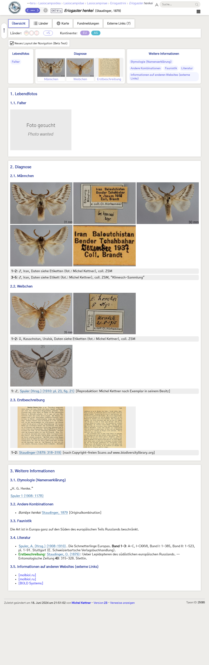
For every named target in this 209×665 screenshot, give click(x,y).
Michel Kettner (81, 603)
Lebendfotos (20, 53)
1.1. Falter (18, 103)
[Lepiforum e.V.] (14, 8)
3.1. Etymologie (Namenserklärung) (38, 480)
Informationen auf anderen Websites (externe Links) (160, 77)
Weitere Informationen (164, 53)
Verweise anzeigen (122, 603)
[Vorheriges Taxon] (27, 10)
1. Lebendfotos (23, 94)
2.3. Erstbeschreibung (27, 400)
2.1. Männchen (22, 176)
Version (100, 603)
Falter (16, 61)
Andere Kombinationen (146, 68)
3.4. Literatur (20, 537)
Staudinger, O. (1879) (63, 554)
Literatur (187, 68)
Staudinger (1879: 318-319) (40, 452)
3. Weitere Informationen (32, 471)
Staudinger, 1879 (55, 512)
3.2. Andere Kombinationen (31, 504)
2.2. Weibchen (21, 286)
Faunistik (171, 68)
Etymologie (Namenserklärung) (151, 61)
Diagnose (80, 53)
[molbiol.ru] (27, 575)
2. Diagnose (20, 167)
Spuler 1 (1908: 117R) (27, 496)
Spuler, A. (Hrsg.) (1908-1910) (42, 546)
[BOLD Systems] (30, 583)
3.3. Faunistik (21, 521)
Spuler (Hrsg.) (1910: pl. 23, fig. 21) (47, 391)
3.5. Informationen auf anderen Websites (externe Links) (54, 566)
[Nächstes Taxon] (37, 10)
